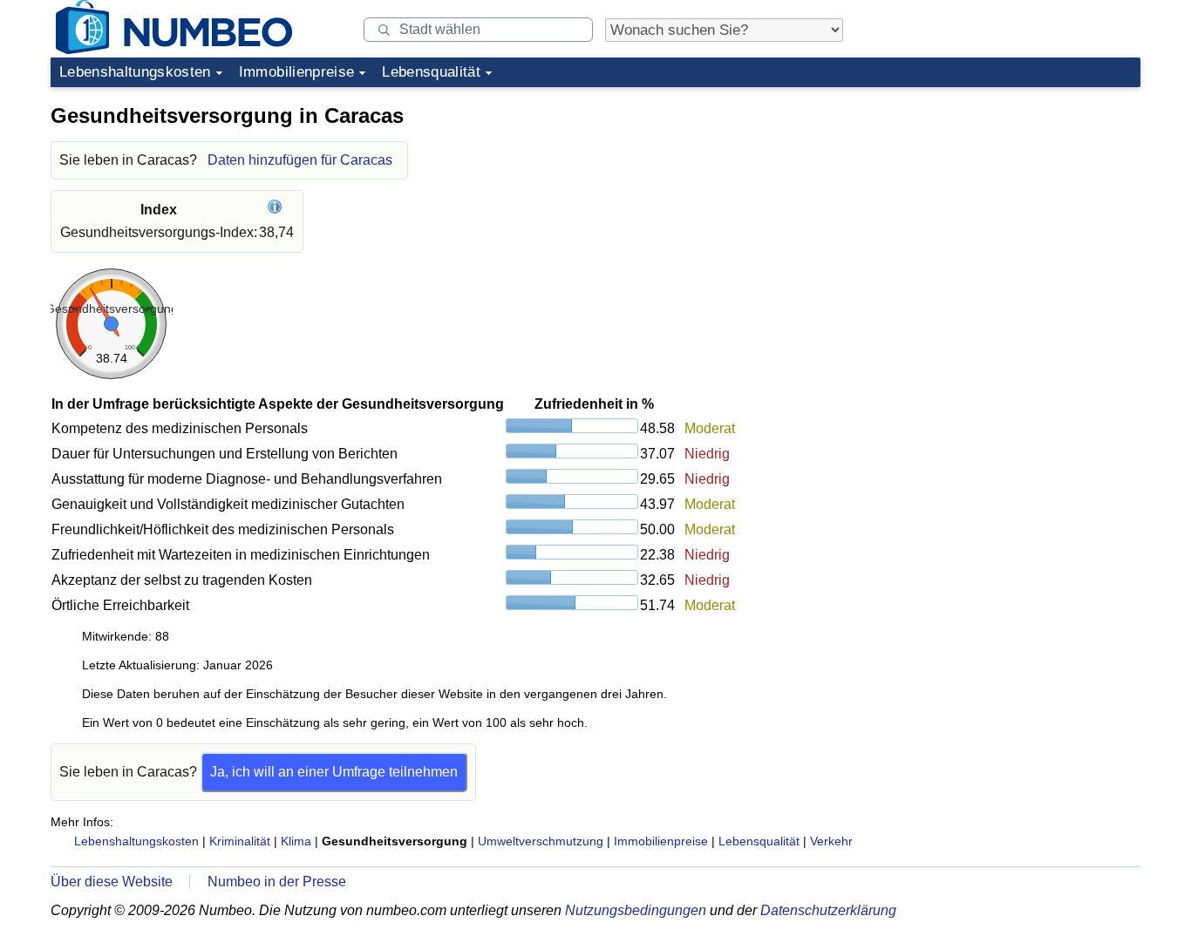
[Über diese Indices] (277, 209)
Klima (296, 841)
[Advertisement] (1009, 204)
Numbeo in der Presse (277, 881)
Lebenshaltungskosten (135, 72)
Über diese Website (112, 881)
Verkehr (831, 841)
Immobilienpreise (296, 72)
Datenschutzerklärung (828, 910)
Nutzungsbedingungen (635, 910)
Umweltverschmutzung (540, 841)
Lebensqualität (431, 72)
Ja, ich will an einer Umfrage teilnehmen (334, 771)
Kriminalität (239, 841)
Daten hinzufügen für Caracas (300, 160)
